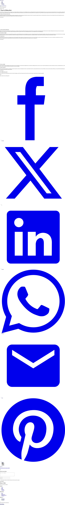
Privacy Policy (3, 494)
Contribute (3, 3)
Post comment (1, 481)
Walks (2, 2)
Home (2, 1)
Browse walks (2, 5)
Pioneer (1, 0)
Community (3, 4)
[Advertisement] (22, 23)
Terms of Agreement (4, 495)
